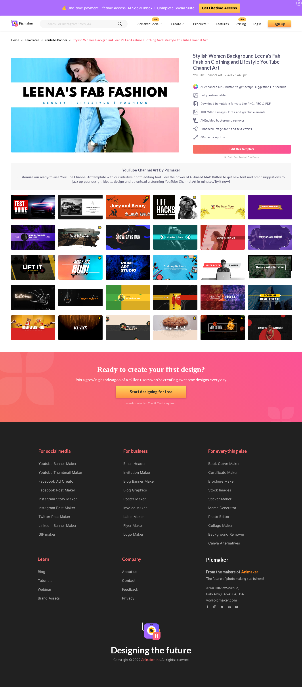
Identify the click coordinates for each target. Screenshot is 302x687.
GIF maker (46, 534)
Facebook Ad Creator (56, 481)
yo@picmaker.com (221, 600)
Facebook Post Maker (56, 490)
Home (15, 40)
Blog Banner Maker (139, 481)
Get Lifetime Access (219, 8)
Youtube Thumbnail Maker (60, 472)
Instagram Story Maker (57, 499)
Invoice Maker (135, 508)
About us (129, 571)
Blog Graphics (135, 490)
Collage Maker (220, 525)
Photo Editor (218, 516)
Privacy (128, 598)
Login (257, 24)
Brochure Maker (221, 481)
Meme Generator (222, 508)
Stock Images (219, 490)
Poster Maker (134, 499)
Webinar (44, 589)
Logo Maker (133, 534)
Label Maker (133, 516)
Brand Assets (49, 598)
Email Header (134, 463)
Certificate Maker (223, 472)
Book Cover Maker (224, 463)
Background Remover (226, 534)
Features (222, 24)
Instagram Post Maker (56, 508)
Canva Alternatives (224, 543)
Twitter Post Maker (54, 516)
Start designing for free (151, 391)
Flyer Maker (133, 525)
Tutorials (45, 580)
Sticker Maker (219, 499)
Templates (32, 40)
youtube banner (56, 40)
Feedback (130, 589)
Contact (129, 580)
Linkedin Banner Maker (57, 525)
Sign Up (279, 24)
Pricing (240, 24)
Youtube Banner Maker (57, 463)
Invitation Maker (136, 472)
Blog (41, 571)
